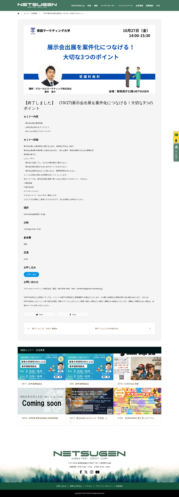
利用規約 (119, 486)
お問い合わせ (61, 486)
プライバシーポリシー (104, 486)
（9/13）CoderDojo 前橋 (127, 383)
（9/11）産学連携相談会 (31, 383)
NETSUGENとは (78, 5)
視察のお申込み (76, 486)
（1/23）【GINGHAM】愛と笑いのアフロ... (135, 418)
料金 (89, 5)
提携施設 (149, 5)
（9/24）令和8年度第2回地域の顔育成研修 (39, 418)
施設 (96, 5)
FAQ (158, 5)
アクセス (88, 486)
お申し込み (31, 274)
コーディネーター (108, 5)
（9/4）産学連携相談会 (78, 383)
